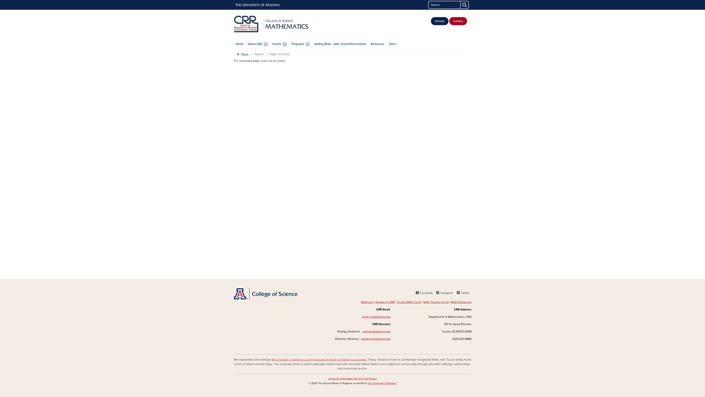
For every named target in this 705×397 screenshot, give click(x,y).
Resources (377, 44)
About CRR (255, 44)
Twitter (465, 293)
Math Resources (461, 302)
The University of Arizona (381, 383)
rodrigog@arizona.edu (376, 331)
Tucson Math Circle (409, 302)
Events (276, 44)
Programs (298, 44)
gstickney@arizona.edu (376, 339)
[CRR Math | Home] (272, 24)
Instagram (446, 293)
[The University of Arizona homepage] (257, 5)
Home (239, 44)
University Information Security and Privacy (352, 378)
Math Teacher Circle (436, 302)
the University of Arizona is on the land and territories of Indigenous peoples (319, 360)
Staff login (367, 302)
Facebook (426, 293)
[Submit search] (465, 5)
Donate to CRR (385, 302)
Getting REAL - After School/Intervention (340, 44)
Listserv (458, 21)
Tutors (393, 44)
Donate (439, 21)
